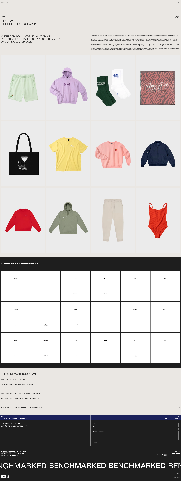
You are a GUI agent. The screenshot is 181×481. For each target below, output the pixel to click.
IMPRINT (178, 476)
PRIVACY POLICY (177, 477)
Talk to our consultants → (8, 265)
